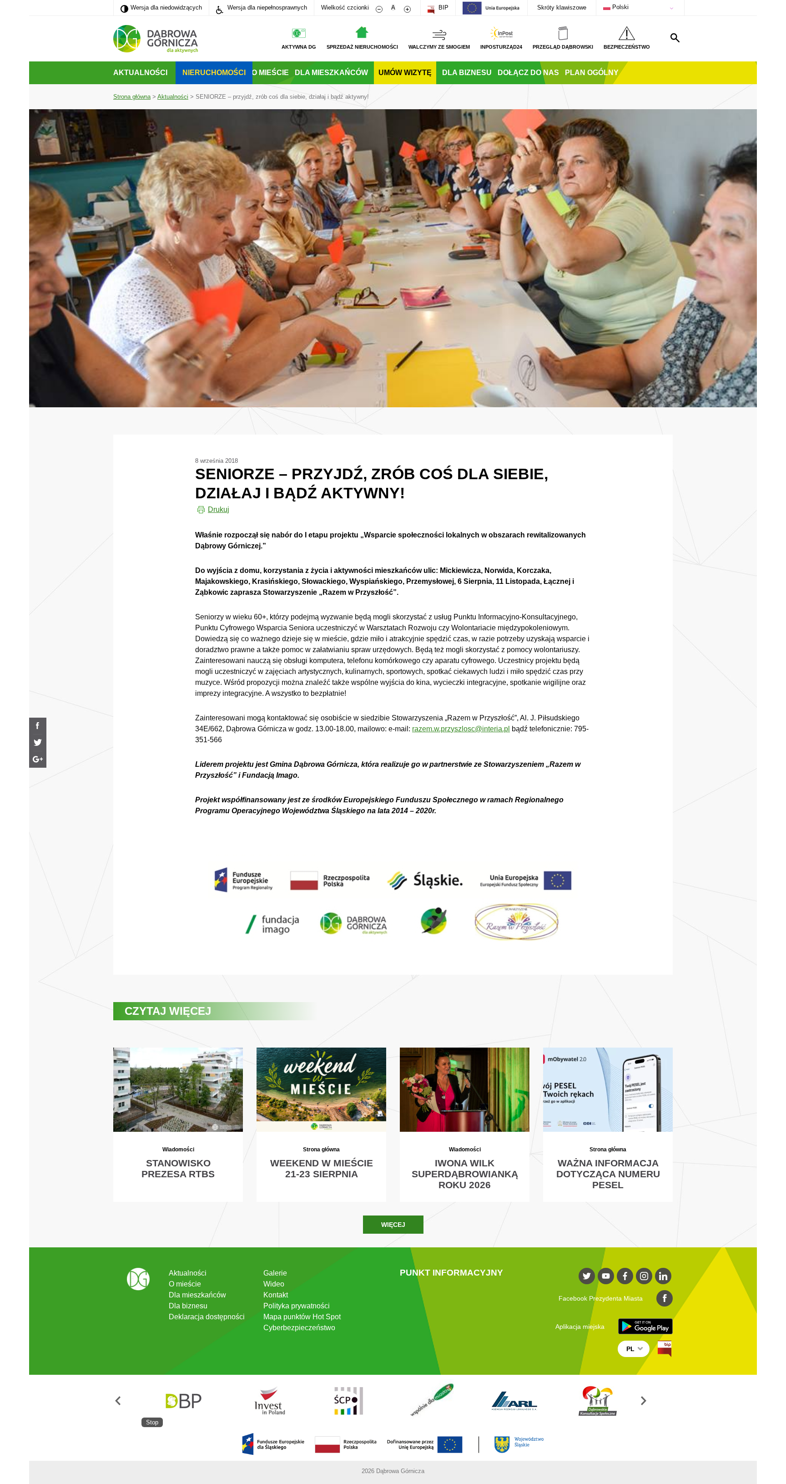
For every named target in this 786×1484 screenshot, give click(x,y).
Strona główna (132, 96)
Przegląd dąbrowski (563, 47)
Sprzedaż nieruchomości (362, 47)
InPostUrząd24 (501, 47)
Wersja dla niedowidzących (161, 7)
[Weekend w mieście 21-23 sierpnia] (321, 1124)
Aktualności (140, 72)
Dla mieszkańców (331, 72)
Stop (152, 1422)
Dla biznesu (467, 72)
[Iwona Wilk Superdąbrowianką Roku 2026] (464, 1124)
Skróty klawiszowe (561, 7)
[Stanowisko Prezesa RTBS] (178, 1124)
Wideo (273, 1284)
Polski (619, 7)
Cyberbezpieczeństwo (299, 1328)
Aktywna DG (299, 47)
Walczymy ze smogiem (439, 47)
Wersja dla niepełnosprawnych (266, 7)
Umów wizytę (405, 72)
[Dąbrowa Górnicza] (155, 39)
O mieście (270, 72)
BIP (442, 7)
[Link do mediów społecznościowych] (586, 1276)
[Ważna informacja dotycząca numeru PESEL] (608, 1124)
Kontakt (275, 1295)
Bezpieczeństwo (627, 47)
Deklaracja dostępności (207, 1317)
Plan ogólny (592, 72)
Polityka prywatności (296, 1306)
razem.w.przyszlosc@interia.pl (461, 729)
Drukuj (218, 509)
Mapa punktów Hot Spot (302, 1317)
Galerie (275, 1273)
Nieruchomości (214, 72)
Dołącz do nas (528, 72)
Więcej (393, 1224)
